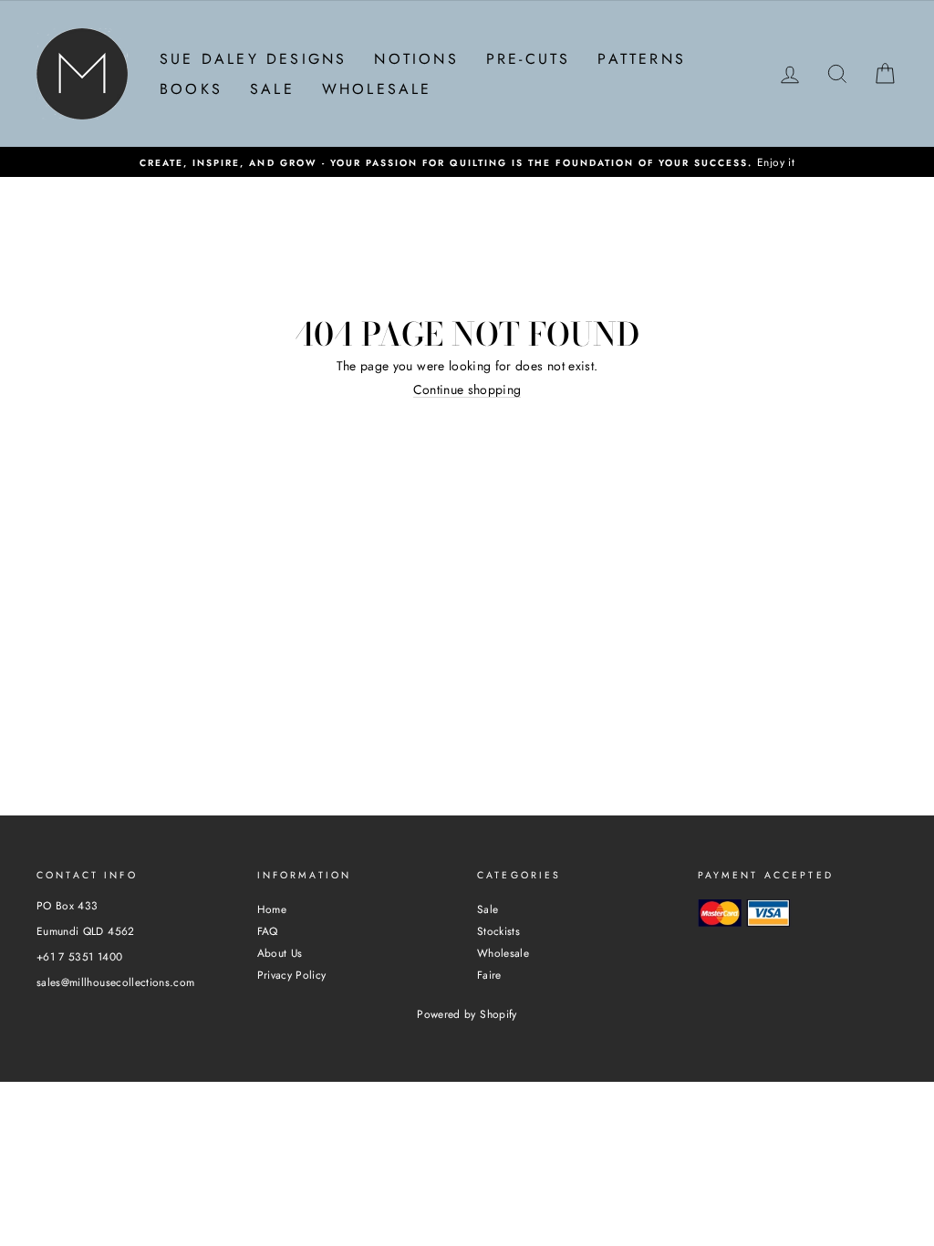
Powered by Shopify (466, 1014)
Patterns (641, 58)
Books (191, 88)
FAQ (267, 931)
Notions (416, 58)
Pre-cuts (528, 58)
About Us (280, 952)
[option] (467, 162)
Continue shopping (467, 390)
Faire (489, 974)
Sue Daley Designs (253, 58)
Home (271, 909)
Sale (272, 88)
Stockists (498, 931)
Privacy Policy (292, 974)
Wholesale (377, 88)
